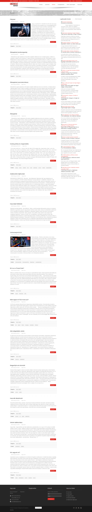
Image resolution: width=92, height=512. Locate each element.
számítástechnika (38, 262)
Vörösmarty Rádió (18, 262)
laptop (23, 416)
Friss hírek (69, 492)
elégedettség (22, 359)
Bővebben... (53, 41)
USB (25, 293)
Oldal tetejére (38, 507)
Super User (22, 21)
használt (17, 416)
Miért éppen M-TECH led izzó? (19, 299)
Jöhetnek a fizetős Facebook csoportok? (70, 138)
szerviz (17, 392)
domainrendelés (48, 167)
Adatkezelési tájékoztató (17, 174)
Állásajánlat (13, 114)
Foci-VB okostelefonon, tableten (68, 148)
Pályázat (12, 19)
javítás (20, 392)
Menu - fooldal (18, 46)
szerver (40, 167)
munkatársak (18, 446)
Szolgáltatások (61, 4)
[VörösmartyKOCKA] (20, 241)
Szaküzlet (47, 4)
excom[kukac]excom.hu (16, 501)
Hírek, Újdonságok (71, 4)
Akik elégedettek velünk (17, 331)
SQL (28, 167)
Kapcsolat (80, 4)
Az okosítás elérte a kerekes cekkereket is (71, 52)
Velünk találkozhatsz (16, 422)
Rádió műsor (32, 262)
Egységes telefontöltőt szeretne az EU (70, 61)
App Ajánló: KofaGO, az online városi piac (71, 43)
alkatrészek (27, 416)
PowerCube (21, 293)
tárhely (20, 167)
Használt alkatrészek (16, 398)
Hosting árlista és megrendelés (19, 144)
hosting (17, 167)
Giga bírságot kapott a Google (68, 107)
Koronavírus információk (66, 23)
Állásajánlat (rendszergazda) (18, 52)
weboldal (24, 167)
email (31, 167)
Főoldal (40, 4)
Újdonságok (69, 493)
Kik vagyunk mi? (15, 452)
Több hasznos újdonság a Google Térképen (71, 34)
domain (44, 167)
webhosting (35, 167)
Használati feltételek (16, 204)
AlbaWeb (12, 510)
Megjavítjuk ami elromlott (17, 365)
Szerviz (53, 4)
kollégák (22, 446)
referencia (17, 359)
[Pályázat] (20, 29)
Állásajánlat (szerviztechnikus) (19, 82)
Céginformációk (70, 495)
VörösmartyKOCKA (16, 232)
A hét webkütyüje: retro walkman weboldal (71, 116)
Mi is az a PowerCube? (17, 268)
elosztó (17, 293)
